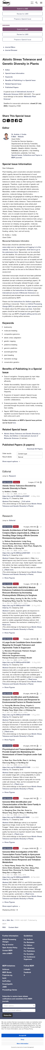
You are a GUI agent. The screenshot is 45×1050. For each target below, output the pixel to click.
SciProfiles (6, 981)
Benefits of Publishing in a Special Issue (20, 80)
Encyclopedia (7, 984)
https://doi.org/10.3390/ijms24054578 (15, 877)
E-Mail (13, 136)
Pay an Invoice (7, 944)
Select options (9, 1006)
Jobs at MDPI (7, 953)
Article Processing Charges (9, 940)
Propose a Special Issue (22, 19)
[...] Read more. (8, 569)
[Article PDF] (41, 482)
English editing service (28, 314)
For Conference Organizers (29, 958)
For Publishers (29, 951)
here (30, 309)
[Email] (4, 121)
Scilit (4, 978)
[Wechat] (20, 121)
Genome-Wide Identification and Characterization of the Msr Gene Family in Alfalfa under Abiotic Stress (21, 804)
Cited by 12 (6, 717)
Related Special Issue (13, 84)
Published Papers (11, 87)
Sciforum (5, 969)
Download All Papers (35, 449)
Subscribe (7, 1015)
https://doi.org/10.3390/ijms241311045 (16, 767)
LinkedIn (27, 969)
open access (32, 306)
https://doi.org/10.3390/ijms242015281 (16, 553)
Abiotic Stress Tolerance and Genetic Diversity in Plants (22, 504)
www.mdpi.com (8, 247)
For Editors (28, 945)
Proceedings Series (9, 990)
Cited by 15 (6, 608)
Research (12, 476)
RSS (4, 927)
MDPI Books (7, 972)
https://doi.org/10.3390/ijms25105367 (15, 496)
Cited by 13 (6, 665)
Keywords (9, 77)
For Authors (28, 939)
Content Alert (13, 927)
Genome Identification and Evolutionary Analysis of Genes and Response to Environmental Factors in (21, 699)
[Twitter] (8, 121)
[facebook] (16, 121)
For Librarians (29, 948)
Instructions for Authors (24, 290)
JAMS (4, 987)
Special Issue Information (14, 73)
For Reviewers (29, 942)
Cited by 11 (6, 819)
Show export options (11, 461)
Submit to (22, 8)
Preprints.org (7, 975)
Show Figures (8, 578)
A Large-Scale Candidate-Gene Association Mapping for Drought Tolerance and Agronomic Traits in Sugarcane (22, 645)
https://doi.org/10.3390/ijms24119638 (15, 817)
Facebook (27, 972)
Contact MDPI (7, 950)
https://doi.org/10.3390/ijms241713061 (16, 605)
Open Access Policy (9, 947)
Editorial (12, 520)
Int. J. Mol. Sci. (8, 920)
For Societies (29, 954)
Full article (26, 501)
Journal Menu (9, 47)
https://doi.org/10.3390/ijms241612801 (16, 662)
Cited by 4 (6, 555)
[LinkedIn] (12, 121)
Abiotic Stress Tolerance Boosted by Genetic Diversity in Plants (19, 487)
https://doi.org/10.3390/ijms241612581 (16, 715)
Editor (7, 70)
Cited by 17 (6, 498)
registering (21, 247)
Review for (22, 14)
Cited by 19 (6, 769)
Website (21, 136)
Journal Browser (10, 50)
